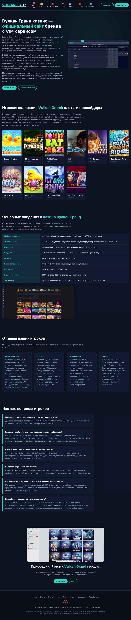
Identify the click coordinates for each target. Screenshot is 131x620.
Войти (73, 581)
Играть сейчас (9, 87)
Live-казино (79, 5)
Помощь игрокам (52, 5)
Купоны (34, 5)
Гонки (63, 5)
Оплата (41, 5)
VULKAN (14, 5)
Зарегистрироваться (27, 87)
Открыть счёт (122, 5)
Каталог (70, 5)
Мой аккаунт (107, 5)
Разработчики (90, 5)
